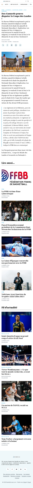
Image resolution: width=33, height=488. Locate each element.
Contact (17, 478)
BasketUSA (6, 476)
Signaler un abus (26, 476)
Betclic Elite (14, 4)
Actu (6, 4)
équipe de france (6, 367)
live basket (26, 474)
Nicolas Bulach (6, 376)
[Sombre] (26, 1)
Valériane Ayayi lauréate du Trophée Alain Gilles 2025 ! (14, 295)
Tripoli (29, 482)
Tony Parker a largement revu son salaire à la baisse (16, 440)
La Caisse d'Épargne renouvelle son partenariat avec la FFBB (15, 262)
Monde (3, 403)
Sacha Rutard (6, 39)
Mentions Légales (15, 476)
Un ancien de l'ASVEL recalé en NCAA (15, 406)
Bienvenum (19, 474)
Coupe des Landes (17, 10)
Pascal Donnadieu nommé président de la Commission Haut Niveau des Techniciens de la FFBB (16, 227)
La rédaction (5, 196)
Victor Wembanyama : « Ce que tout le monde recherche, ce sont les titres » (16, 372)
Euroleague (24, 4)
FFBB (3, 10)
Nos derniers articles (9, 474)
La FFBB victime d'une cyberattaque (11, 192)
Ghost (24, 482)
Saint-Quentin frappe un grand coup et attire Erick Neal (15, 337)
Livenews (8, 10)
